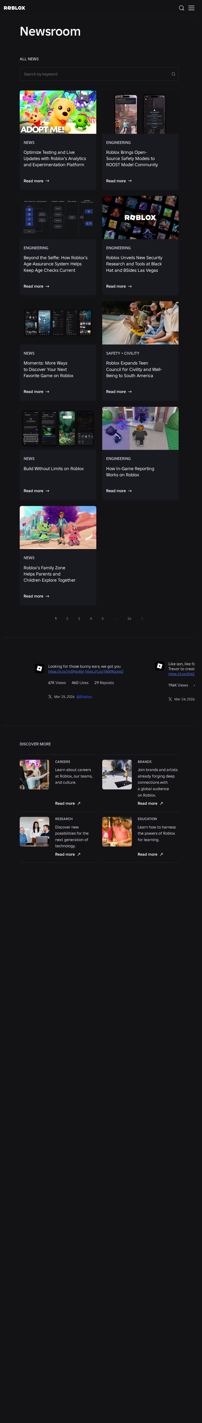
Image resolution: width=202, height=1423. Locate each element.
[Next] (142, 618)
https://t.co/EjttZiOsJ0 (172, 674)
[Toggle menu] (191, 8)
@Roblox (70, 696)
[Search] (182, 8)
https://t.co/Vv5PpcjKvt (52, 671)
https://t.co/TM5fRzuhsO (90, 671)
